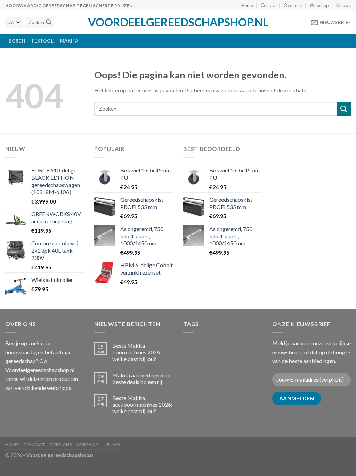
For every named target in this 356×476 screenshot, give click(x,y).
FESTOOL (43, 41)
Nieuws (343, 5)
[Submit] (49, 23)
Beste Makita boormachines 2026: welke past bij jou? (136, 352)
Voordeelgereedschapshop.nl (178, 22)
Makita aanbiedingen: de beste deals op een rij (141, 378)
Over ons (293, 5)
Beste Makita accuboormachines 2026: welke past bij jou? (142, 404)
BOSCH (17, 41)
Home (247, 5)
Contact (268, 5)
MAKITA (69, 41)
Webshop (319, 5)
